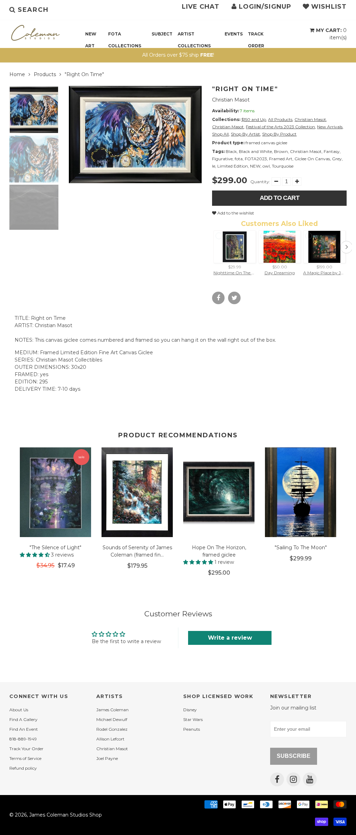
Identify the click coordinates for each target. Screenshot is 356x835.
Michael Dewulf (111, 719)
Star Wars (193, 719)
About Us (18, 709)
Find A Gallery (23, 719)
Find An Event (23, 729)
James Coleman (112, 709)
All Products (280, 119)
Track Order (256, 35)
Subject (162, 34)
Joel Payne (107, 758)
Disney (190, 709)
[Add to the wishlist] (82, 575)
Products (45, 74)
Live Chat (201, 6)
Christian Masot (231, 100)
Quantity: (260, 181)
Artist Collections (194, 35)
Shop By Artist (245, 134)
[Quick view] (89, 575)
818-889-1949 (23, 738)
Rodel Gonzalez (112, 729)
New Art (90, 35)
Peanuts (191, 729)
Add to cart (279, 197)
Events (234, 34)
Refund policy (23, 768)
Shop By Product (279, 134)
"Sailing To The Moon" (301, 547)
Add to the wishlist (235, 213)
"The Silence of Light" (55, 547)
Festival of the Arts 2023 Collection (280, 126)
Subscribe (293, 756)
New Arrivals (329, 126)
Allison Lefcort (110, 738)
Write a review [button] (230, 637)
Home (17, 74)
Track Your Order (26, 748)
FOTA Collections (124, 35)
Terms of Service (25, 758)
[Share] (218, 298)
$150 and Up (253, 119)
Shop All (220, 134)
